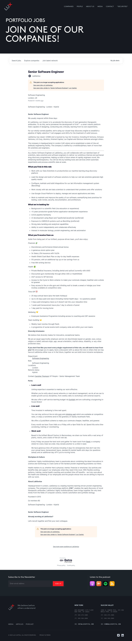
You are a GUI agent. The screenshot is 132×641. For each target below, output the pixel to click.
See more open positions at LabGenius (66, 546)
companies (31, 61)
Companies (68, 6)
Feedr (88, 442)
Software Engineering (40, 358)
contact (110, 6)
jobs (16, 61)
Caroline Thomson (42, 376)
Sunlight (72, 400)
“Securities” (122, 6)
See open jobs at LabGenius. (43, 85)
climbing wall (71, 414)
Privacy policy (61, 565)
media (100, 6)
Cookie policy (71, 565)
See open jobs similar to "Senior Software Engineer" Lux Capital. (55, 88)
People (80, 6)
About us (90, 6)
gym (60, 414)
